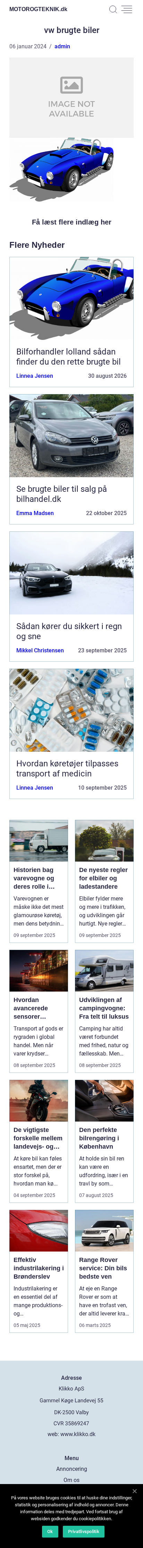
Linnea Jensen (34, 376)
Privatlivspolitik (83, 1531)
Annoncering (71, 1469)
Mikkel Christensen (40, 650)
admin (62, 46)
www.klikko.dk (77, 1434)
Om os (71, 1480)
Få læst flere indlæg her (71, 222)
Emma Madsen (35, 513)
